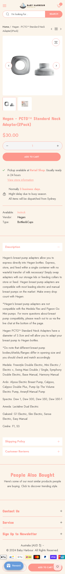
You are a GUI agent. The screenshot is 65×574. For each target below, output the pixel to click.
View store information (20, 180)
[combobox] (32, 14)
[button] (56, 65)
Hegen (21, 217)
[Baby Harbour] (32, 6)
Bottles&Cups (25, 222)
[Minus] (7, 146)
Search (54, 14)
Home (6, 27)
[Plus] (58, 146)
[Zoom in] (56, 42)
